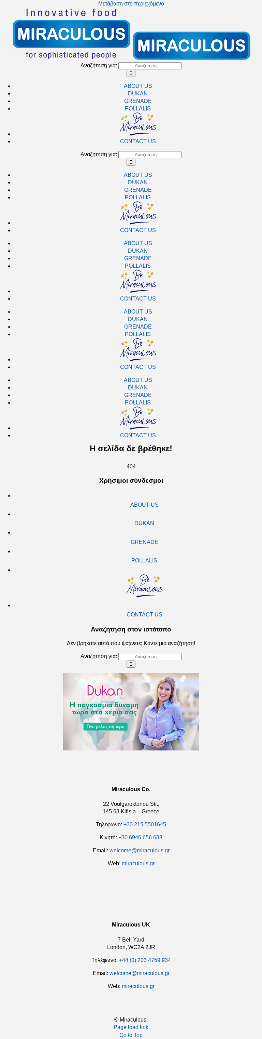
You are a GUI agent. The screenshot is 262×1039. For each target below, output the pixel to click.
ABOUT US (144, 505)
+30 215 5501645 (144, 824)
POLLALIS (144, 560)
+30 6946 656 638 (140, 837)
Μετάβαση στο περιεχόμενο (131, 3)
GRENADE (144, 542)
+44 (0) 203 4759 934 (145, 960)
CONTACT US (144, 614)
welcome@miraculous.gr (140, 973)
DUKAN (144, 523)
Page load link (131, 1027)
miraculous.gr (138, 863)
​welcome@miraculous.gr (140, 850)
